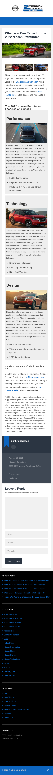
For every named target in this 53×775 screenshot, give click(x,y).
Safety (38, 466)
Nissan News (9, 651)
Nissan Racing (10, 655)
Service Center (10, 705)
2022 (11, 466)
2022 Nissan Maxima (13, 618)
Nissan (22, 466)
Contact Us (8, 717)
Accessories (9, 631)
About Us (8, 713)
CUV (16, 466)
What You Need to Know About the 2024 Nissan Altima (26, 581)
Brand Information (11, 635)
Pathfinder (30, 466)
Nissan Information (17, 462)
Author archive (13, 447)
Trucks (7, 667)
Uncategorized (10, 671)
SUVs (6, 663)
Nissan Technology (12, 659)
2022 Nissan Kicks (12, 614)
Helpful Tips (9, 643)
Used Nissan (9, 675)
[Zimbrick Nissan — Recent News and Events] (26, 8)
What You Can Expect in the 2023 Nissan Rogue (24, 589)
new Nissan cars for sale (35, 377)
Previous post (15, 474)
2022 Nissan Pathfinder (26, 82)
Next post (13, 478)
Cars (6, 639)
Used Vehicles (10, 701)
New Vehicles (9, 697)
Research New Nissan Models (17, 709)
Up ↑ (49, 770)
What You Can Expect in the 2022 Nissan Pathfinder (25, 35)
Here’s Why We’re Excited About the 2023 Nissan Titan (27, 597)
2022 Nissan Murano (12, 623)
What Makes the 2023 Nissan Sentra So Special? (24, 593)
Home (6, 693)
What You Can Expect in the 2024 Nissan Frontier (24, 584)
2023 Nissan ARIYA (12, 627)
